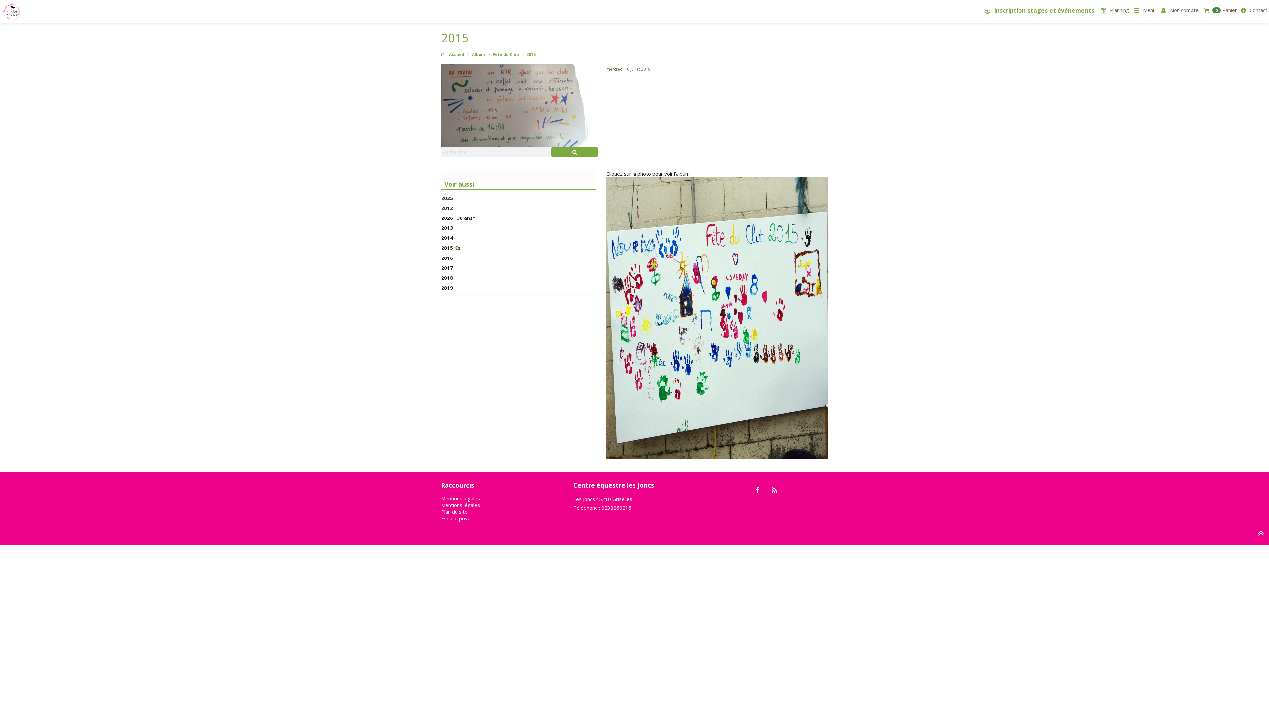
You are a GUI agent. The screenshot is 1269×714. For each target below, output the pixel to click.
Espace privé (456, 518)
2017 (447, 267)
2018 (447, 277)
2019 (447, 287)
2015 (447, 247)
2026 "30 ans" (458, 218)
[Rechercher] (574, 152)
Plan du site (454, 511)
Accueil (456, 54)
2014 (447, 237)
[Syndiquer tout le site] (774, 490)
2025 (447, 198)
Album (478, 54)
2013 (447, 227)
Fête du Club (506, 54)
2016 (447, 258)
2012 (447, 208)
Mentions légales (460, 498)
